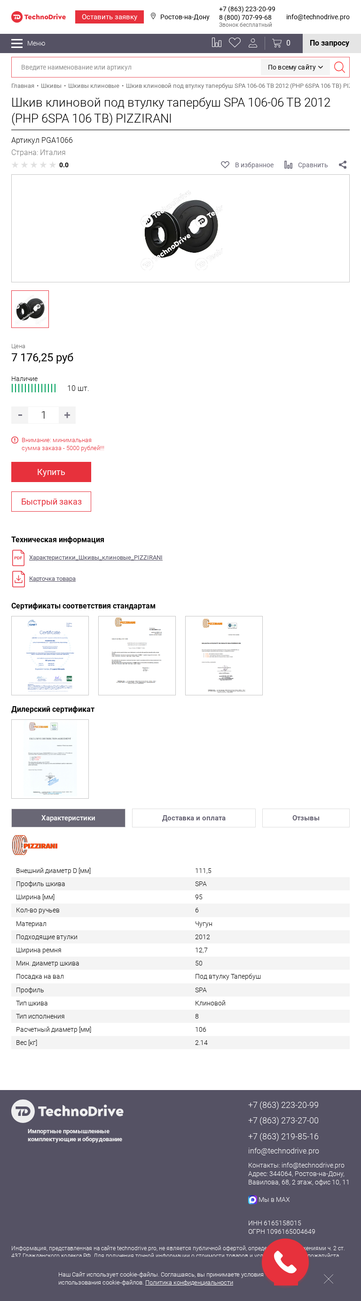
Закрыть (328, 1279)
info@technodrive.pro (318, 17)
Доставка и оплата (194, 818)
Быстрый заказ (51, 501)
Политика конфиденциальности (189, 1282)
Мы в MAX (274, 1199)
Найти (339, 67)
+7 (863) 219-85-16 (283, 1136)
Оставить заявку (109, 17)
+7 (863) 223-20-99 (247, 9)
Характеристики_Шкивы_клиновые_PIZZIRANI (96, 557)
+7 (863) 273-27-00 (283, 1120)
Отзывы (306, 818)
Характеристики (68, 818)
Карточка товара (52, 578)
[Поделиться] (343, 165)
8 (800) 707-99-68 (245, 17)
